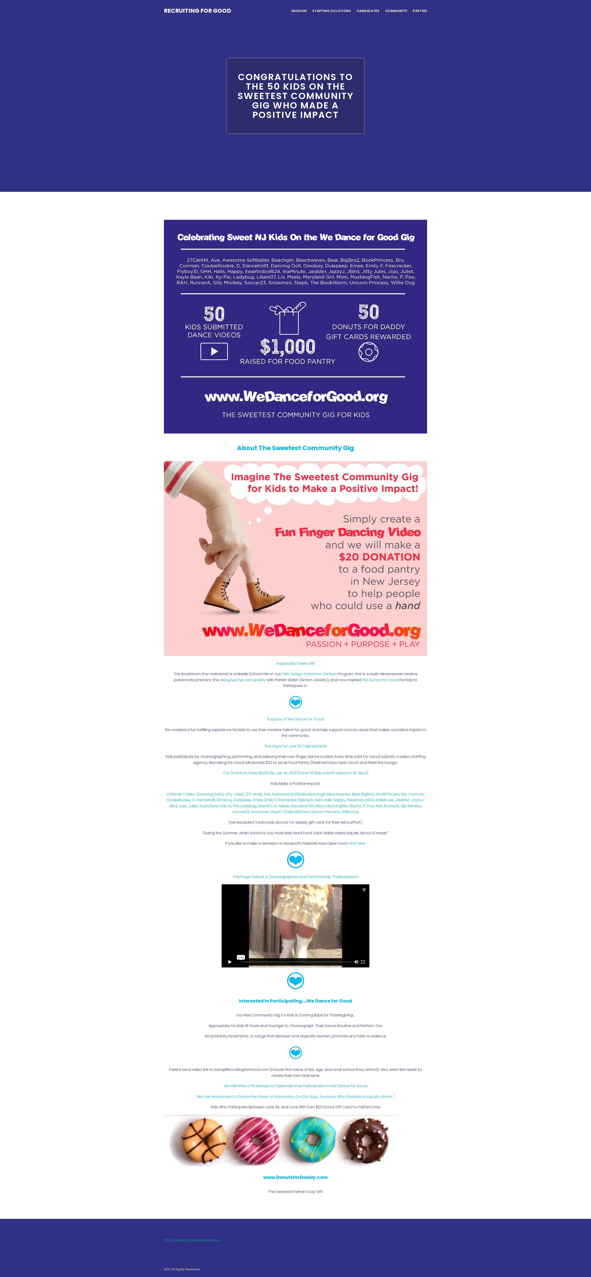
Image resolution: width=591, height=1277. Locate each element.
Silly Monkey (411, 806)
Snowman (260, 811)
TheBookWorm (296, 811)
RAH (379, 806)
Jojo (183, 806)
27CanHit (254, 794)
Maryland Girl (302, 806)
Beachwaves (338, 794)
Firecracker (287, 800)
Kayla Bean (209, 806)
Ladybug (248, 806)
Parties (420, 10)
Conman (416, 794)
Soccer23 (240, 811)
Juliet (193, 806)
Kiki (223, 806)
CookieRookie (178, 800)
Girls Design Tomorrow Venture (309, 674)
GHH (318, 800)
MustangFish (337, 806)
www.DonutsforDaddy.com (295, 1177)
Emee (258, 800)
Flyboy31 (305, 800)
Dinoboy (224, 800)
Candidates (368, 10)
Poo (370, 806)
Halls (328, 800)
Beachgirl (317, 794)
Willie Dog (350, 811)
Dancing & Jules (220, 794)
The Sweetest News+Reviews (192, 1240)
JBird (173, 806)
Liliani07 (264, 806)
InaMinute (384, 800)
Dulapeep (242, 800)
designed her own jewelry (243, 680)
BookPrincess (388, 794)
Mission (299, 10)
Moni (320, 806)
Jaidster (402, 800)
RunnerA (391, 806)
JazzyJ (417, 800)
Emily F (270, 800)
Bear (356, 794)
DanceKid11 (205, 800)
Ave (267, 794)
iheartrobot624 (360, 800)
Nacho (356, 806)
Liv (275, 806)
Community (396, 10)
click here (356, 843)
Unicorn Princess (325, 811)
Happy (339, 800)
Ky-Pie (233, 806)
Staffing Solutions (331, 10)
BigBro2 (368, 794)
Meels (284, 806)
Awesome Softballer (290, 794)
